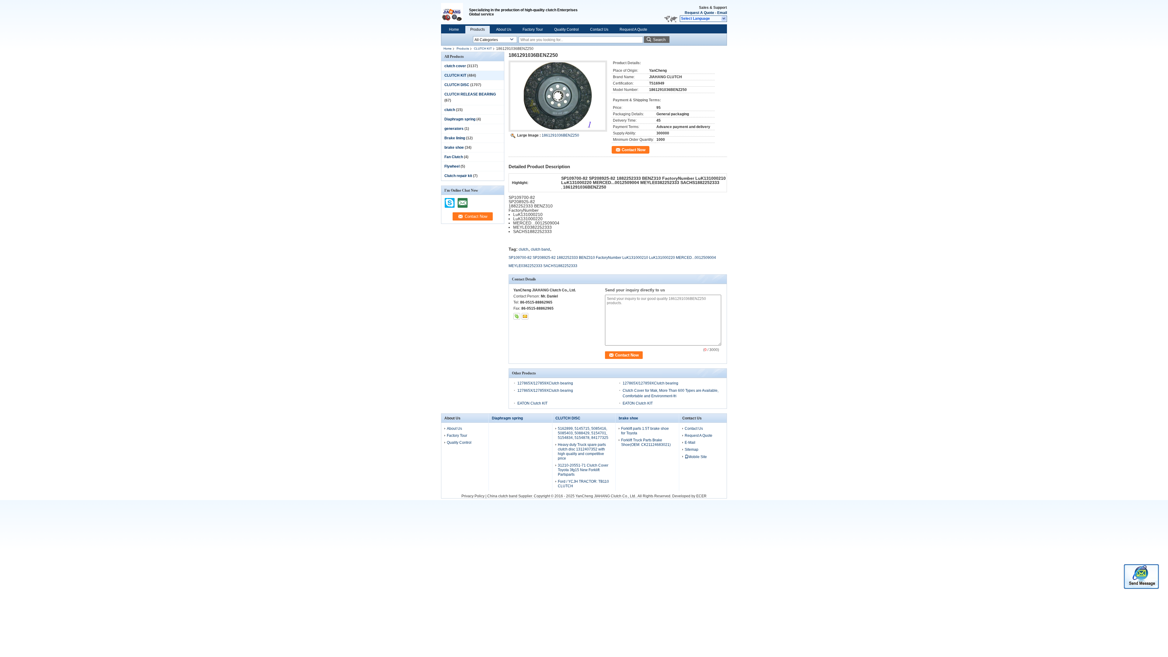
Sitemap (691, 449)
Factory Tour (533, 29)
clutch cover (455, 66)
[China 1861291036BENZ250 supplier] (557, 96)
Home (454, 29)
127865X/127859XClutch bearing (545, 383)
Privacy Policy (473, 496)
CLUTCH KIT (483, 48)
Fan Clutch (453, 157)
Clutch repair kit (458, 176)
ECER (701, 496)
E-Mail (690, 442)
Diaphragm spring (459, 119)
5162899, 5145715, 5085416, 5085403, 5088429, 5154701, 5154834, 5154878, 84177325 (583, 433)
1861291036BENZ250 (560, 135)
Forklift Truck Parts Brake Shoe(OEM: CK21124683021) (646, 442)
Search (659, 39)
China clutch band (502, 496)
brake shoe (454, 147)
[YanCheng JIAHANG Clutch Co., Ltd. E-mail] (525, 316)
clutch (449, 110)
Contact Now (633, 150)
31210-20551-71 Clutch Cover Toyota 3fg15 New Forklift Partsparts (583, 470)
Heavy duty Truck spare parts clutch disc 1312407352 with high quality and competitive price (582, 452)
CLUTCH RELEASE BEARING (470, 94)
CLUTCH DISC (456, 85)
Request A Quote (699, 13)
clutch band (540, 249)
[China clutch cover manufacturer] (455, 12)
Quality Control (566, 29)
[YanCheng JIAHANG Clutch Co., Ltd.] (724, 19)
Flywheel (452, 166)
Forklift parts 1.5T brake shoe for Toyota (645, 430)
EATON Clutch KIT (532, 403)
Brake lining (454, 138)
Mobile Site (697, 457)
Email (722, 13)
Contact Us (599, 29)
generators (454, 129)
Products (477, 29)
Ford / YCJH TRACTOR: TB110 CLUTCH (583, 483)
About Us (503, 29)
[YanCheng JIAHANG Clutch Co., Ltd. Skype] (516, 316)
